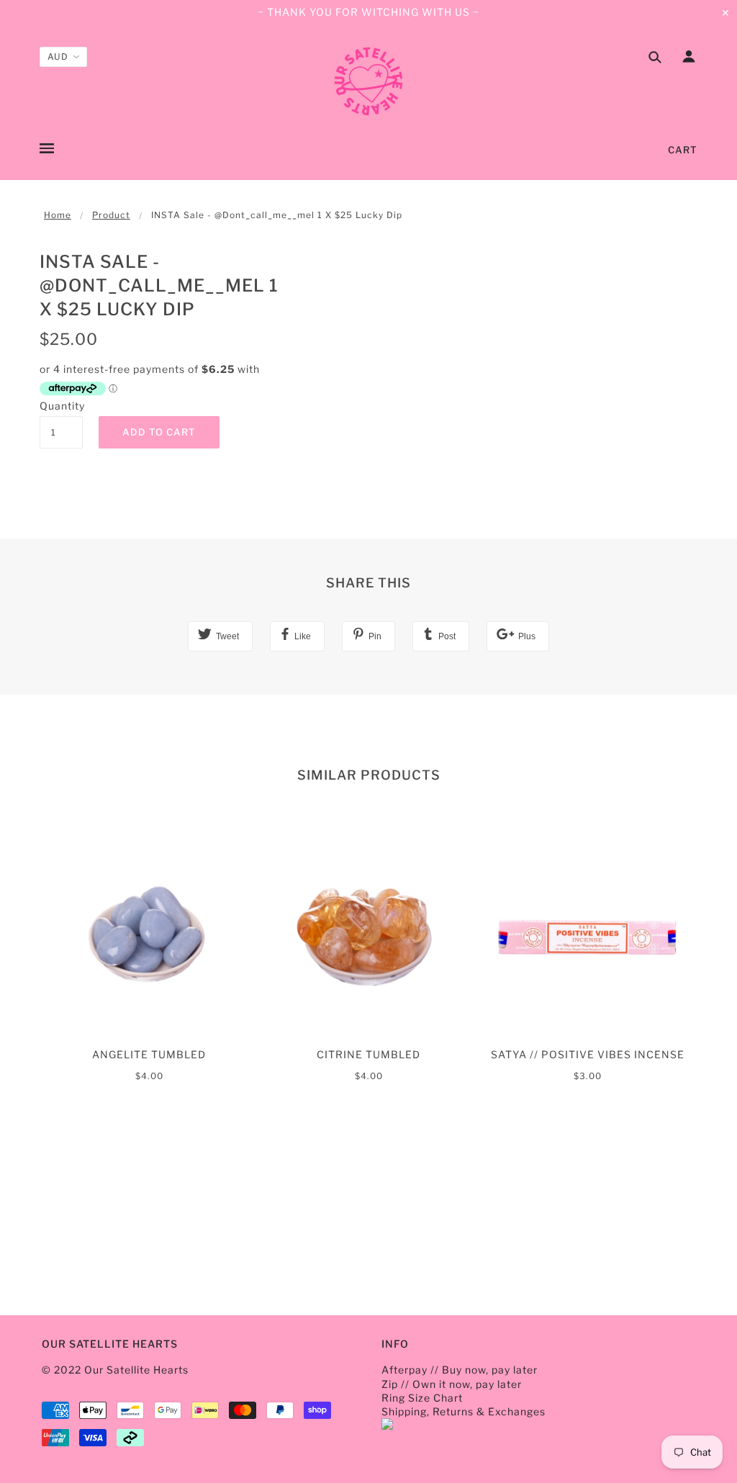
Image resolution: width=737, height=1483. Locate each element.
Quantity (61, 406)
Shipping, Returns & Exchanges (463, 1411)
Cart (682, 149)
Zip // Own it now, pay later (451, 1384)
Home (57, 214)
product (111, 214)
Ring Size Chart (422, 1398)
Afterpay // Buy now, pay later (459, 1369)
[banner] (368, 81)
